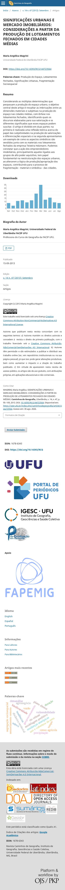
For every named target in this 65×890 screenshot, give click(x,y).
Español (9, 621)
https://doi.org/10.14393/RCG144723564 (30, 68)
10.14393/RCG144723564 (32, 402)
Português (10, 625)
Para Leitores (11, 644)
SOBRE (45, 756)
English (9, 616)
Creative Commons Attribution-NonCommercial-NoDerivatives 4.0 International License (30, 320)
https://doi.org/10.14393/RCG (26, 449)
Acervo (15, 10)
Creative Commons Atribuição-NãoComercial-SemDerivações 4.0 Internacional (30, 773)
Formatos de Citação (15, 415)
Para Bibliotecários (13, 654)
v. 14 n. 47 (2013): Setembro (36, 10)
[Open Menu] (3, 3)
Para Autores (11, 649)
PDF (10, 248)
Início (5, 10)
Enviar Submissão (16, 429)
